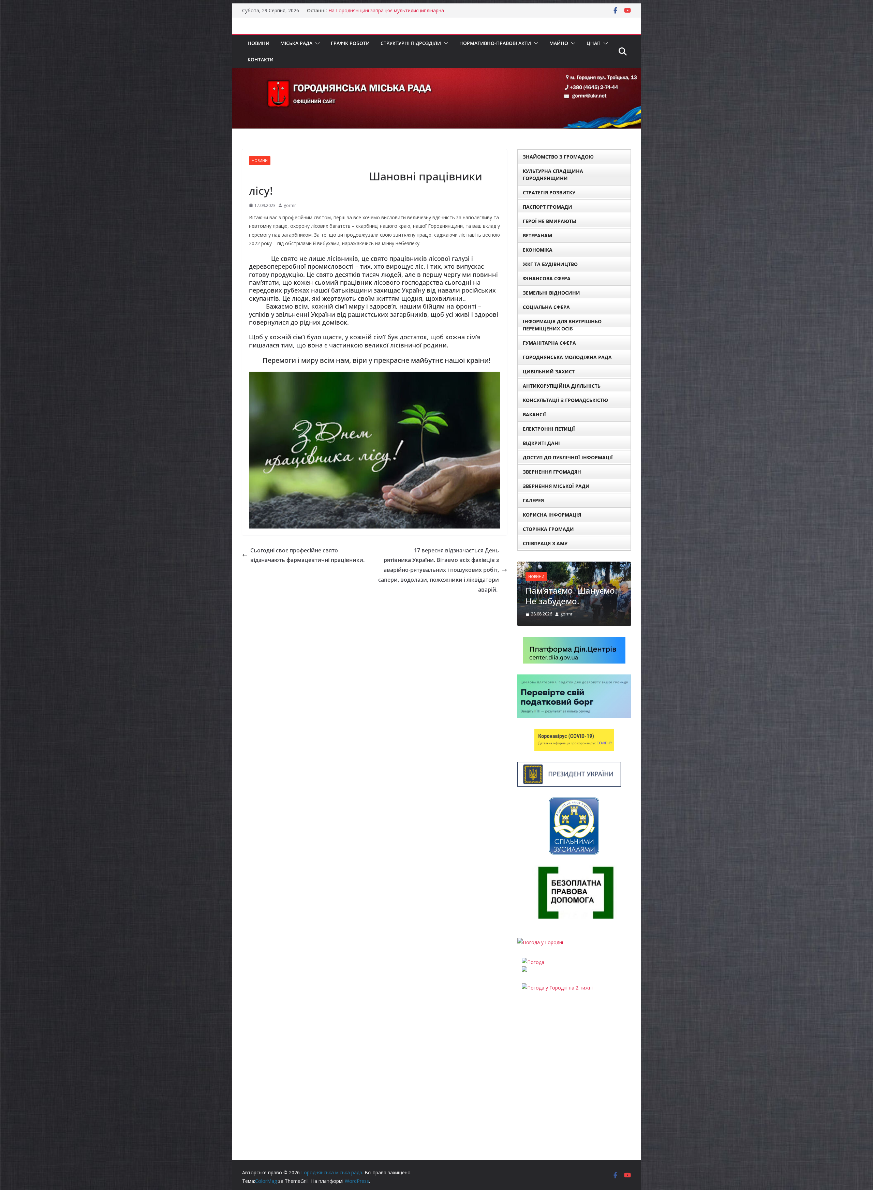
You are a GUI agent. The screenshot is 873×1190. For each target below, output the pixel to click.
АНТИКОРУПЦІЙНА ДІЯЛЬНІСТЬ (562, 386)
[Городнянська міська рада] (436, 72)
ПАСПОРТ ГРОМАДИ (547, 207)
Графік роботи (350, 43)
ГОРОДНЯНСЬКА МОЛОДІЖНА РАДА (567, 357)
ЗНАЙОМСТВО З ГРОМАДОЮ (558, 156)
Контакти (260, 59)
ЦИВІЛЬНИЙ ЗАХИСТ (549, 371)
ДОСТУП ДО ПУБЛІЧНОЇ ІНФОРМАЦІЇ (568, 457)
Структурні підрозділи (411, 43)
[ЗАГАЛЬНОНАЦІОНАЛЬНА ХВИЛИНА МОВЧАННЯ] (574, 566)
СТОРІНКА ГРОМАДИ (548, 529)
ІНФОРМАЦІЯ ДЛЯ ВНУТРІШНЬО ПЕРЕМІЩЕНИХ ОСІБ (562, 325)
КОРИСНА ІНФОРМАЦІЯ (552, 514)
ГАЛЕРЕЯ (533, 500)
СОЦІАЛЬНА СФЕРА (546, 307)
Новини (258, 43)
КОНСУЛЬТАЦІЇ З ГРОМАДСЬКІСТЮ (565, 400)
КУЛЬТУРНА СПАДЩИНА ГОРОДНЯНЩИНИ (553, 174)
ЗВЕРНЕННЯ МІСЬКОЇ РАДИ (556, 486)
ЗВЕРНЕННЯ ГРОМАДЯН (552, 471)
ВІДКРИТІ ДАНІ (541, 443)
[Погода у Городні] (540, 963)
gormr (290, 205)
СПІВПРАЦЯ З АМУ (545, 543)
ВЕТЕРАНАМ (537, 235)
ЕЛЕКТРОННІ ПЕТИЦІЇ (549, 429)
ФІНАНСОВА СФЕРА (547, 278)
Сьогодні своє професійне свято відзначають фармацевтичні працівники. (307, 555)
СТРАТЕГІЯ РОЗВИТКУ (549, 192)
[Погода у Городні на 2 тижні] (557, 1009)
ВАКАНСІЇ (534, 414)
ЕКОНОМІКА (537, 250)
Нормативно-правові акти (495, 43)
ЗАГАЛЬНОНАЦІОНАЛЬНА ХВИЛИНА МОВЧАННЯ (572, 611)
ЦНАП (594, 43)
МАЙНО (558, 43)
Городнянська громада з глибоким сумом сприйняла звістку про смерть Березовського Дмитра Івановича (390, 13)
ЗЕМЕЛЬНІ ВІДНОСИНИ (551, 292)
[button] (316, 43)
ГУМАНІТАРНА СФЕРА (549, 343)
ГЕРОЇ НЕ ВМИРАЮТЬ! (549, 221)
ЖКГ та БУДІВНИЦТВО (550, 264)
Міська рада (296, 43)
